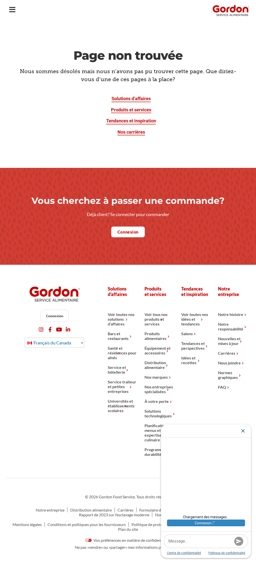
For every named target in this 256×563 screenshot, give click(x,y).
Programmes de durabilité (158, 452)
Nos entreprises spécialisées (158, 389)
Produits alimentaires (155, 336)
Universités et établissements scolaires (121, 406)
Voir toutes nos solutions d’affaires (121, 319)
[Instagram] (41, 329)
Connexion (54, 316)
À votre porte (156, 401)
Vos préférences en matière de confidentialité (132, 540)
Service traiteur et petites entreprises (122, 386)
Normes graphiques (228, 375)
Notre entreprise (50, 510)
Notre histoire (230, 314)
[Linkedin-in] (68, 329)
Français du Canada (52, 342)
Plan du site (128, 529)
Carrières (226, 353)
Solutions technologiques (158, 413)
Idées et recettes (188, 360)
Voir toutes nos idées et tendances (194, 319)
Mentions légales (27, 524)
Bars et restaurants (118, 336)
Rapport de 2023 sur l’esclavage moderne (114, 514)
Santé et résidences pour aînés (122, 353)
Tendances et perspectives (193, 345)
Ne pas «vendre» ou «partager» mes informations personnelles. (128, 547)
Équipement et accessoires (157, 350)
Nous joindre (229, 362)
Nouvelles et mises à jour (229, 341)
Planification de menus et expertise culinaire (158, 432)
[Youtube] (59, 329)
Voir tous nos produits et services (156, 319)
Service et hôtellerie (117, 369)
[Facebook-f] (50, 329)
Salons (187, 333)
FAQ (222, 387)
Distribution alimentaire (155, 365)
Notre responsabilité (230, 326)
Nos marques (156, 377)
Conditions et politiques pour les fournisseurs (87, 524)
